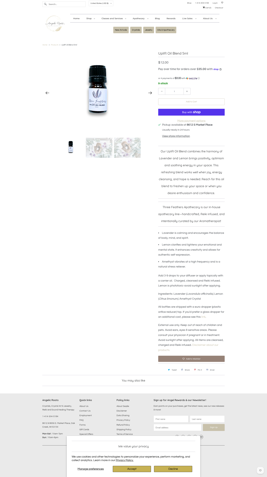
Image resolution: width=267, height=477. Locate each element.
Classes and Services (112, 18)
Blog (157, 18)
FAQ (81, 420)
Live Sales (188, 18)
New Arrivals (121, 30)
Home (76, 18)
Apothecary (139, 18)
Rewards (171, 18)
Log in (215, 3)
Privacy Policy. (125, 460)
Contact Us (85, 411)
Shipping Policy (124, 429)
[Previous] (47, 92)
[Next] (150, 92)
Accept (131, 468)
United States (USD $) (99, 3)
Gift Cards (84, 429)
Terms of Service (125, 434)
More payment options (191, 120)
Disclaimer (122, 411)
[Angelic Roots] (54, 24)
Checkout (219, 8)
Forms (82, 425)
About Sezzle (123, 406)
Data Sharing (123, 415)
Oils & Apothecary (166, 30)
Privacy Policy (123, 420)
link (203, 316)
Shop (189, 3)
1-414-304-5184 (202, 3)
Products (55, 45)
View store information (176, 136)
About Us (208, 18)
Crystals (136, 30)
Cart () (208, 8)
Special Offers (86, 434)
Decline (173, 468)
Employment (85, 415)
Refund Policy (123, 425)
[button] (191, 78)
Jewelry (148, 30)
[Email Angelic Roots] (201, 437)
